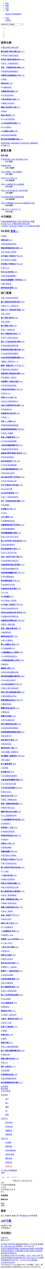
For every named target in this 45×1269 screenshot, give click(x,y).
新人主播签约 (6, 1216)
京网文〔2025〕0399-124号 (30, 1255)
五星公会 (4, 1138)
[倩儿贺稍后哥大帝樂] (26, 221)
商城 (7, 5)
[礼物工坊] (5, 145)
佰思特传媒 (9, 1154)
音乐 (7, 1099)
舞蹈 (7, 1107)
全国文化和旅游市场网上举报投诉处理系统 (17, 1249)
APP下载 (6, 1220)
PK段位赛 (9, 1126)
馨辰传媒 (8, 1158)
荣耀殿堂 (8, 1130)
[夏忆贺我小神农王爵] (21, 224)
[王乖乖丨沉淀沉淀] (9, 226)
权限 (3, 1177)
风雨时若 (8, 1162)
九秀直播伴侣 (16, 14)
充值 (7, 18)
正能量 (7, 20)
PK (6, 1111)
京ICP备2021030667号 (9, 1255)
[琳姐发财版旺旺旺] (9, 221)
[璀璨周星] (33, 143)
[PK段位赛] (24, 143)
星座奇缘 (8, 1122)
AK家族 (8, 1142)
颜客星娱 (8, 1146)
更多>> (14, 231)
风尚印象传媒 (10, 1150)
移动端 (7, 14)
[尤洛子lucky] (6, 224)
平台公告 (34, 1244)
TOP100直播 (5, 1091)
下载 (7, 10)
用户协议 (11, 1244)
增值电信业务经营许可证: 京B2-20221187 (22, 1258)
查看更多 (8, 1166)
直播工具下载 (17, 1216)
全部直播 (4, 1086)
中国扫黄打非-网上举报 (24, 1251)
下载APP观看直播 (10, 1170)
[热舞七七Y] (22, 226)
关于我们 (4, 1244)
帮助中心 (26, 1244)
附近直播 (4, 1089)
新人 (7, 1103)
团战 (7, 1114)
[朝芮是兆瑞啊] (34, 226)
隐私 (8, 1177)
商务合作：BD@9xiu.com (22, 1180)
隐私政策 (19, 1244)
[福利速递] (14, 143)
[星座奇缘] (5, 143)
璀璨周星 (8, 1134)
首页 (7, 3)
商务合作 (26, 1216)
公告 (7, 8)
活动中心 (4, 1118)
